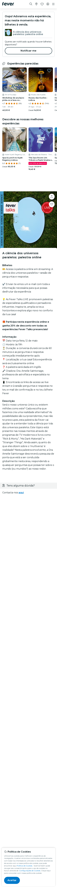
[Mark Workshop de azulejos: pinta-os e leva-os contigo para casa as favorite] (23, 70)
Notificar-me (28, 50)
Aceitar (12, 880)
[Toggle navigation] (53, 4)
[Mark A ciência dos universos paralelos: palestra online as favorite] (52, 204)
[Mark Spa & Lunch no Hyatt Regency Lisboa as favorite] (23, 130)
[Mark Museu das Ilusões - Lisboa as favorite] (49, 70)
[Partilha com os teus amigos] (52, 197)
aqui (21, 492)
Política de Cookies (24, 866)
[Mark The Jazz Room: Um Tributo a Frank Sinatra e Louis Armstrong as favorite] (49, 130)
